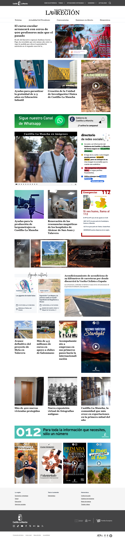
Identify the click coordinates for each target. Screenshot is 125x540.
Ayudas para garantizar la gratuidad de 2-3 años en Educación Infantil (29, 95)
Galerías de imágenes (87, 499)
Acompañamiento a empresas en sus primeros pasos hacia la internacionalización (68, 350)
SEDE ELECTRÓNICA (50, 3)
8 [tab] (32, 184)
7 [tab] (30, 184)
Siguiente (75, 184)
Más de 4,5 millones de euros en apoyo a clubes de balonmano (46, 347)
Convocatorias (63, 20)
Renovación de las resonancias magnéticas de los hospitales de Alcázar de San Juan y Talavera (62, 227)
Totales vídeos (85, 504)
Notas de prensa (86, 501)
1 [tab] (16, 184)
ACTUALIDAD (103, 3)
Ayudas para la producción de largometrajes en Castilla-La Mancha (26, 225)
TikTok (18, 526)
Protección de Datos (18, 535)
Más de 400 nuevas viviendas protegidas (27, 409)
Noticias (18, 20)
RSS (42, 526)
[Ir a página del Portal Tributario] (62, 253)
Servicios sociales (20, 504)
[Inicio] (36, 518)
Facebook (26, 526)
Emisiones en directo (84, 20)
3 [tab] (21, 184)
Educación (18, 501)
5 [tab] (25, 184)
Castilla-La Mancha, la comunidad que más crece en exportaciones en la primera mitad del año (95, 414)
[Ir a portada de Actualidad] (62, 12)
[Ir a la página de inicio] (20, 3)
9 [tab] (34, 184)
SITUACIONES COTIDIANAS (75, 3)
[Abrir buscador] (110, 3)
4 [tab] (23, 184)
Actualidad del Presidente (39, 20)
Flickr (34, 526)
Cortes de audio (85, 496)
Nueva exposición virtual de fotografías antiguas (61, 411)
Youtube (22, 526)
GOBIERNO (91, 3)
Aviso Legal (29, 535)
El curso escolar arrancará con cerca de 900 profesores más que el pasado (34, 30)
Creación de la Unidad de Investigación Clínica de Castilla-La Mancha (62, 94)
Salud (16, 499)
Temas (61, 3)
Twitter (30, 526)
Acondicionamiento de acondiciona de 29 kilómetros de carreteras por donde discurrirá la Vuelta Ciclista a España (87, 278)
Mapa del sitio (37, 535)
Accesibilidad (46, 535)
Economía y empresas (21, 496)
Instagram (14, 526)
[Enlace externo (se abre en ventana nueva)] (95, 86)
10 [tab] (36, 184)
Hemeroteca (105, 20)
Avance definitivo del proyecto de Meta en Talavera (23, 347)
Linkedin (38, 526)
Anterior (72, 184)
